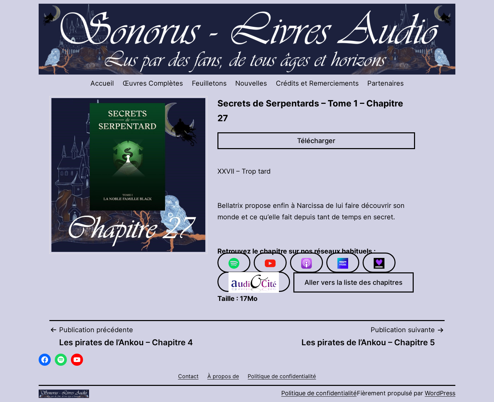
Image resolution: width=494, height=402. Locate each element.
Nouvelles (251, 83)
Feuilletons (209, 83)
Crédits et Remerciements (317, 83)
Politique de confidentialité (319, 393)
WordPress (440, 393)
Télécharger (316, 141)
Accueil (102, 83)
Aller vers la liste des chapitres (353, 282)
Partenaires (385, 83)
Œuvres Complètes (153, 83)
